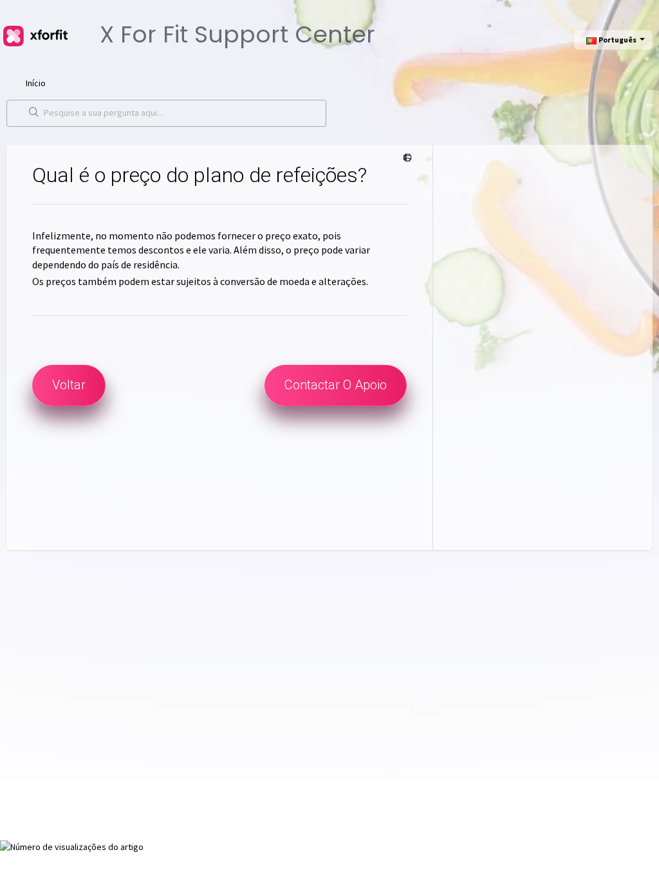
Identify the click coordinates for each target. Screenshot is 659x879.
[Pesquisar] (34, 113)
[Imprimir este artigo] (405, 158)
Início (36, 83)
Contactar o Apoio (335, 385)
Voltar (69, 385)
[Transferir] (305, 273)
